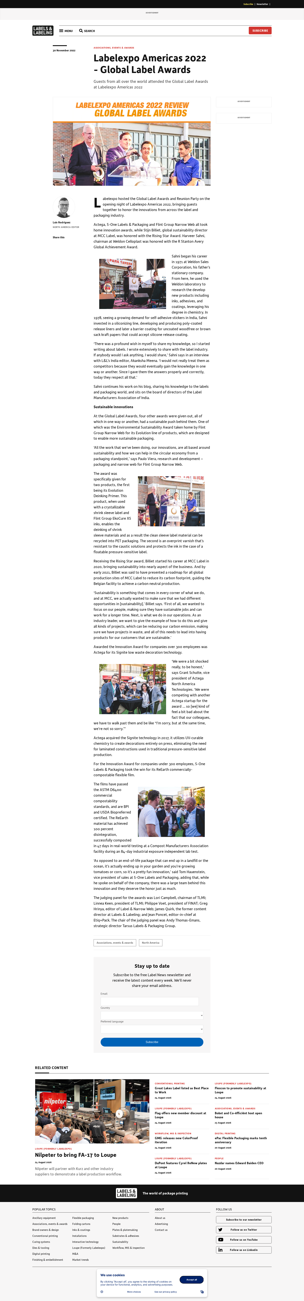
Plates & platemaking (125, 1230)
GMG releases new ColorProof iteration (176, 1140)
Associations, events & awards (114, 47)
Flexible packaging (83, 1218)
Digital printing (225, 1133)
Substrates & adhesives (125, 1236)
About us (160, 1218)
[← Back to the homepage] (42, 34)
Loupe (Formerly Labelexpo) (53, 1148)
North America (150, 942)
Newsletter (262, 3)
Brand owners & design (45, 1230)
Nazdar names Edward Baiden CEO (239, 1163)
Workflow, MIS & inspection (173, 1133)
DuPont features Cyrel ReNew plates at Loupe (181, 1165)
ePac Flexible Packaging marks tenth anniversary (241, 1140)
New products (120, 1218)
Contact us (161, 1230)
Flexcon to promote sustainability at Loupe (240, 1090)
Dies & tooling (40, 1247)
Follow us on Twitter (244, 1229)
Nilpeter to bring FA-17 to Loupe (75, 1154)
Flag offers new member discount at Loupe (180, 1115)
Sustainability (120, 1241)
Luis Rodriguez (61, 222)
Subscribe (248, 3)
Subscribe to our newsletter (244, 1219)
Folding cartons (81, 1224)
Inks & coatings (81, 1230)
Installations (79, 1236)
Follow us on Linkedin (244, 1250)
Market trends (80, 1259)
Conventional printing (170, 1083)
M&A (75, 1253)
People (219, 1158)
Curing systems (41, 1241)
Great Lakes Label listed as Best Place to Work (182, 1090)
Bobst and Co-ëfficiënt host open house (238, 1115)
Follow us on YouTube (244, 1239)
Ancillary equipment (44, 1218)
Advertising (161, 1224)
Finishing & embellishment (47, 1259)
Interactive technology (85, 1241)
